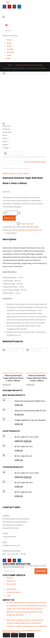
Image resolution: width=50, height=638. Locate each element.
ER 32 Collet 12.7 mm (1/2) (27, 437)
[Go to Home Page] (3, 65)
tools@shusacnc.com (11, 545)
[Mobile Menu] (5, 12)
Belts (9, 58)
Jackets (10, 49)
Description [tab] (12, 233)
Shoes (9, 40)
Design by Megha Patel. (21, 631)
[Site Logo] (8, 17)
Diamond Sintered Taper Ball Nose (26, 230)
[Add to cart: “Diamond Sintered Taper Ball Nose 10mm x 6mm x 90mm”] (43, 352)
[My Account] (4, 20)
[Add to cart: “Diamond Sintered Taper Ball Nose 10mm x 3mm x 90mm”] (19, 352)
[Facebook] (4, 6)
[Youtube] (9, 6)
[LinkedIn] (19, 6)
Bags (9, 43)
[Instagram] (14, 6)
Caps (9, 55)
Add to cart (9, 218)
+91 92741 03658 (9, 537)
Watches (10, 52)
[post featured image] (13, 359)
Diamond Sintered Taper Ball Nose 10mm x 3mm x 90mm (13, 378)
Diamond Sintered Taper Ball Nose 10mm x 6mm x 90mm (37, 378)
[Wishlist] (4, 23)
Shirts (9, 46)
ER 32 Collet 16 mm (23, 456)
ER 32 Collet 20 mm (24, 446)
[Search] (33, 30)
